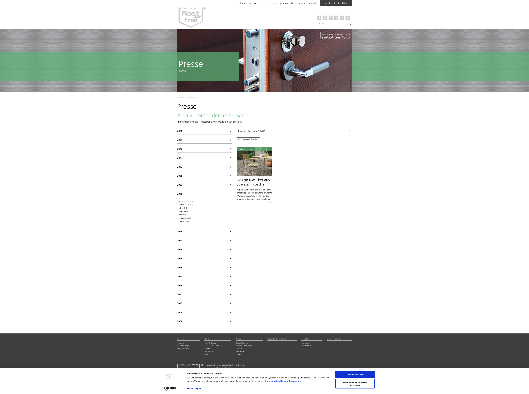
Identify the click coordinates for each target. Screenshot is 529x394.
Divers (206, 354)
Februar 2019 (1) (185, 218)
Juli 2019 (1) (183, 208)
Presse (273, 3)
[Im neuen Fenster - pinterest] (331, 18)
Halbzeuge (208, 351)
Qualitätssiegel (183, 345)
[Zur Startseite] (205, 3)
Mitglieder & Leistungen (292, 3)
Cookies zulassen (355, 374)
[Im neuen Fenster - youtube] (348, 18)
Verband (180, 343)
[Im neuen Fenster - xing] (336, 18)
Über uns (253, 3)
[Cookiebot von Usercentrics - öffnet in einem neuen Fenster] (169, 389)
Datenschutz (306, 345)
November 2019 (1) (186, 201)
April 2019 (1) (183, 214)
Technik (207, 348)
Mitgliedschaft (183, 348)
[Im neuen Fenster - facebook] (319, 18)
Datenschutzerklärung (276, 381)
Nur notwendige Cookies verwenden (355, 383)
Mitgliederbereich (336, 3)
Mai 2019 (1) (183, 211)
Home (242, 3)
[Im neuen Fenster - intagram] (325, 18)
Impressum (295, 381)
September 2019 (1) (186, 204)
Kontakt (312, 3)
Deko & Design (210, 343)
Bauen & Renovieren (212, 345)
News (264, 3)
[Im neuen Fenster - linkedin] (342, 18)
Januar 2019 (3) (184, 221)
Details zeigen (194, 388)
